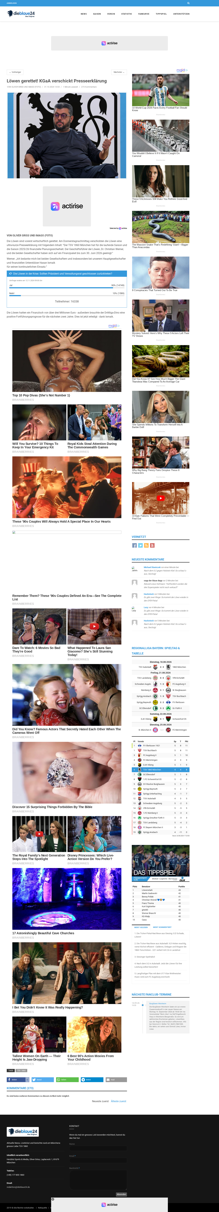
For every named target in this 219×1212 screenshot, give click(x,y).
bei (165, 570)
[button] (18, 1079)
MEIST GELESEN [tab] (141, 927)
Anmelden (12, 3)
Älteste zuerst (118, 1101)
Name (72, 1144)
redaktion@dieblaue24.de (18, 1187)
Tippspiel (161, 14)
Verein (111, 14)
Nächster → (119, 72)
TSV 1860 (21, 1070)
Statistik (126, 14)
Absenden (121, 1194)
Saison (97, 14)
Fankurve (143, 14)
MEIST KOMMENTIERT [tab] (162, 927)
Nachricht (74, 1168)
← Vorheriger (15, 72)
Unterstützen (181, 14)
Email (72, 1156)
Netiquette (42, 1208)
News (84, 14)
